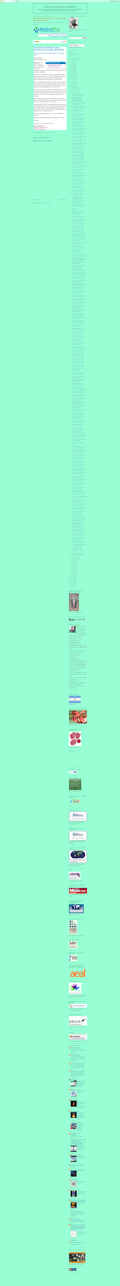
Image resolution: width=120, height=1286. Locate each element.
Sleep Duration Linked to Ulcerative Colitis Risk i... (78, 554)
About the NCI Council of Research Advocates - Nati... (78, 515)
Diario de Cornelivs (75, 1111)
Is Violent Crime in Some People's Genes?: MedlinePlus (79, 303)
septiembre (74, 557)
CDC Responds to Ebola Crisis (78, 494)
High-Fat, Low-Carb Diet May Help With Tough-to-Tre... (78, 148)
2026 (72, 60)
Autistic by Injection (75, 1190)
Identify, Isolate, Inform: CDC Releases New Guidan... (78, 458)
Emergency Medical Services (55, 65)
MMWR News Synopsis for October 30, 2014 (78, 213)
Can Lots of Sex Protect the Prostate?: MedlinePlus (78, 122)
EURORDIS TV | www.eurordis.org (79, 256)
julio (73, 562)
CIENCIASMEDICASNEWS (60, 6)
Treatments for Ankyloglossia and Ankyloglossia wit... (79, 484)
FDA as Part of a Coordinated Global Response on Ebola (78, 347)
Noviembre (73, 1166)
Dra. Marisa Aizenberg (76, 1122)
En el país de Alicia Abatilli (77, 1165)
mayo (73, 566)
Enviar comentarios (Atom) (45, 202)
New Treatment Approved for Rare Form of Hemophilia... (79, 545)
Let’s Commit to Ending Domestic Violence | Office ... (79, 166)
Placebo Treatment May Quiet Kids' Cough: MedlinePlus (78, 413)
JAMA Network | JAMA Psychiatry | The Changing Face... (79, 450)
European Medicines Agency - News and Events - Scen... (78, 354)
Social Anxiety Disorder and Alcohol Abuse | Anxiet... (78, 373)
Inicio (51, 199)
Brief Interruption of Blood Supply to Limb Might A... (78, 541)
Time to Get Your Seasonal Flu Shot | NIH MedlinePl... (78, 377)
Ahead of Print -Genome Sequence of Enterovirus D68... (79, 162)
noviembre (74, 90)
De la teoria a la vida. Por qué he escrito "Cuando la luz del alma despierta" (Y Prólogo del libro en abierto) (81, 1116)
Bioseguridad (74, 1079)
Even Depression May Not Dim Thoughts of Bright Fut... (78, 402)
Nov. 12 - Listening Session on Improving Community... (78, 476)
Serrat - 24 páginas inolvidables (80, 1182)
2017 (72, 79)
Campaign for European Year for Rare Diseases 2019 (79, 243)
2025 (72, 62)
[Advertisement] (45, 187)
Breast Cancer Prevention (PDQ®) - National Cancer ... (79, 497)
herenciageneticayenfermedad (77, 1063)
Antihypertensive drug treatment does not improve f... (79, 325)
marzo (73, 570)
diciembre (74, 88)
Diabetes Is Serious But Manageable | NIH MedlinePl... (79, 388)
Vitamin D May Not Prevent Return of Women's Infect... (78, 295)
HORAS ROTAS (74, 1100)
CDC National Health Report (78, 173)
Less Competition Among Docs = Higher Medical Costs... (79, 277)
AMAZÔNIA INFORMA (76, 1211)
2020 (72, 73)
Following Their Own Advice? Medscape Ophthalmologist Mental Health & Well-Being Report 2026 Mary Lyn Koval (77, 1074)
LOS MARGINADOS (75, 1055)
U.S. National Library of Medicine (57, 34)
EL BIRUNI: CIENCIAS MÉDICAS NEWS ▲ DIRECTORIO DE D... (77, 99)
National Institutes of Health (59, 36)
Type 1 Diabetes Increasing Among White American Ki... (79, 432)
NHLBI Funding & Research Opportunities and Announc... (79, 469)
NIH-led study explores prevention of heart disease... (79, 369)
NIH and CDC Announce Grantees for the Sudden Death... (79, 473)
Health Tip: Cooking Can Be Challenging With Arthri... (78, 314)
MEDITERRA (74, 1240)
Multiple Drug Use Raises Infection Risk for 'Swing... (78, 526)
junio (73, 564)
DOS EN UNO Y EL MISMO (77, 1136)
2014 (72, 86)
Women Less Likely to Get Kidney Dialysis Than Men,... (79, 292)
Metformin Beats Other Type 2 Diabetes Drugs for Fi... (78, 310)
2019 (72, 75)
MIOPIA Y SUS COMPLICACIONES (81, 1157)
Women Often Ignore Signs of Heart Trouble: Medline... (78, 118)
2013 (72, 577)
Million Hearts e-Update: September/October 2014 (78, 94)
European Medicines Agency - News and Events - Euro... (78, 358)
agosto (73, 560)
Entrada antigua (63, 199)
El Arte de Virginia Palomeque (78, 1170)
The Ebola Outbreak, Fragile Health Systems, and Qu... (78, 329)
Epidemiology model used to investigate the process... (78, 321)
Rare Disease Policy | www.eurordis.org (76, 250)
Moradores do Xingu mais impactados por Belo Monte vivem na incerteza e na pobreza (78, 1214)
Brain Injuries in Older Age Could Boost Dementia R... (79, 406)
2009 (72, 585)
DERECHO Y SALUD (76, 1090)
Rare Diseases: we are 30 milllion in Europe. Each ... (79, 239)
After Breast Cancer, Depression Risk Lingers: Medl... (78, 288)
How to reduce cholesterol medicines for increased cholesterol (81, 1233)
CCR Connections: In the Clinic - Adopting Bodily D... (79, 519)
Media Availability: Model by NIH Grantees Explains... (78, 230)
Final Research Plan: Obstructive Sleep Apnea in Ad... (79, 201)
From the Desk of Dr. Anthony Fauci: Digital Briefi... (78, 487)
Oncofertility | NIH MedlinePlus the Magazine (79, 380)
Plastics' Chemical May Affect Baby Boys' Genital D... (78, 114)
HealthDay (43, 123)
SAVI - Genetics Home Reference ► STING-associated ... (79, 103)
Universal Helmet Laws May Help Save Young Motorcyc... (79, 107)
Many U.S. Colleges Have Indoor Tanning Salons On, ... (79, 144)
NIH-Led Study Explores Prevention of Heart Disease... (79, 491)
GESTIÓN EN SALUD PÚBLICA (78, 1071)
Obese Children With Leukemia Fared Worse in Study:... (79, 421)
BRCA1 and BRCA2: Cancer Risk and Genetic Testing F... (79, 504)
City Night (79, 1171)
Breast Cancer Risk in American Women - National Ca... (79, 508)
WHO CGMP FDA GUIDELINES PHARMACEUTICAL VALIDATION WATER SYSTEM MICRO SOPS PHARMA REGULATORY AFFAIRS (78, 1142)
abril (73, 568)
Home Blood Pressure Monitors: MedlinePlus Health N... (79, 266)
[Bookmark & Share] (60, 41)
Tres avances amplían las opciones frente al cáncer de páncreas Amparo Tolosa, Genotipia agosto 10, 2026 (78, 1066)
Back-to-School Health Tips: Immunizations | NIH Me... (78, 384)
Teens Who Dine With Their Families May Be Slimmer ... (78, 530)
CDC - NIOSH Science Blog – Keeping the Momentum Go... (79, 462)
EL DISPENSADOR (75, 1047)
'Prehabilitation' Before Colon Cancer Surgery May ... (78, 417)
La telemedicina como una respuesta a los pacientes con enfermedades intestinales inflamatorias (81, 1127)
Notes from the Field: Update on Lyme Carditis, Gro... (79, 183)
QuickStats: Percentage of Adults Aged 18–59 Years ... (79, 176)
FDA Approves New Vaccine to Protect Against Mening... (78, 151)
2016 (72, 81)
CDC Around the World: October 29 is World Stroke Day (79, 220)
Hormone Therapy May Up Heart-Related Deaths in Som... (79, 129)
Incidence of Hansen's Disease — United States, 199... (79, 194)
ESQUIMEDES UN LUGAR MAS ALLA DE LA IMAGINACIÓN (78, 1200)
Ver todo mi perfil (74, 689)
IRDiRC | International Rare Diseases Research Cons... (78, 236)
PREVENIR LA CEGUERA (77, 1155)
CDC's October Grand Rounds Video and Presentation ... (78, 465)
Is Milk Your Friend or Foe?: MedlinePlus (78, 111)
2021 (72, 71)
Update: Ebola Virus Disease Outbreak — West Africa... (78, 187)
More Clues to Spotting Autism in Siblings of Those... (79, 281)
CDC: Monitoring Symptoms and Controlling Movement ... (79, 480)
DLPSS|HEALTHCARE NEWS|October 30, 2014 (78, 198)
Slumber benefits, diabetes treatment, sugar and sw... (78, 217)
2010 (72, 583)
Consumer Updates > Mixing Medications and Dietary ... (78, 366)
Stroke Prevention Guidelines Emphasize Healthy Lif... (78, 125)
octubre (74, 92)
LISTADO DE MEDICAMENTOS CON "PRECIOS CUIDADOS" (78, 1221)
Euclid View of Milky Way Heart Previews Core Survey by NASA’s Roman (77, 1050)
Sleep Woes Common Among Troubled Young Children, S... (79, 273)
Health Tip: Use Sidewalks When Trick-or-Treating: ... (79, 439)
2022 (72, 69)
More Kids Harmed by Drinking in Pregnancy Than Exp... (79, 436)
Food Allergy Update (76, 210)
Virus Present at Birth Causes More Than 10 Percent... (78, 425)
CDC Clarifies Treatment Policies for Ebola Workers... (79, 399)
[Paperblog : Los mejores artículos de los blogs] (73, 773)
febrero (73, 572)
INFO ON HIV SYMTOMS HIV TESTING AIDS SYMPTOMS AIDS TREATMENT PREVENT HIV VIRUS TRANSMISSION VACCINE (78, 1227)
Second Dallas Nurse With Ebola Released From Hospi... (79, 299)
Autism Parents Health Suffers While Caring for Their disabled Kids (81, 1193)
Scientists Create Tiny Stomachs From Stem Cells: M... (79, 133)
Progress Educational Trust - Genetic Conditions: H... (78, 247)
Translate (80, 47)
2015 (72, 84)
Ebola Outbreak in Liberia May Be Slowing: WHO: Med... (79, 136)
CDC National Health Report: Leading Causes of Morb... (78, 205)
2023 (72, 67)
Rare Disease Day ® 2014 (77, 254)
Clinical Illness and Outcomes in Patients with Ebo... (79, 343)
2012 (72, 579)
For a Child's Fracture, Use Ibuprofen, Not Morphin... (78, 336)
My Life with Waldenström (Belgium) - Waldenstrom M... (79, 258)
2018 (72, 77)
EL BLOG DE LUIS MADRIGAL (75, 1134)
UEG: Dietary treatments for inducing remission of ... (78, 332)
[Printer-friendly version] (63, 41)
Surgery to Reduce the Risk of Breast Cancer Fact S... (78, 501)
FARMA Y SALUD (75, 1219)
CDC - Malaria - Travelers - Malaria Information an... (78, 340)
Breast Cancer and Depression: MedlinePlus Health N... (78, 395)
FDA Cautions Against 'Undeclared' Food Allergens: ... (79, 269)
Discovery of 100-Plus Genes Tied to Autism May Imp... (79, 140)
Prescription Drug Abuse (54, 66)
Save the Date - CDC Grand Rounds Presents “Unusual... (78, 159)
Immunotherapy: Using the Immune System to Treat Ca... (79, 523)
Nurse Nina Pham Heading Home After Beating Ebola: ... (79, 538)
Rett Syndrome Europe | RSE (78, 233)
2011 (72, 581)
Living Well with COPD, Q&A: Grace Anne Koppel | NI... (78, 391)
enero (73, 574)
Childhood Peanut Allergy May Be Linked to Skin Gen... (79, 534)
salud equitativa (82, 626)
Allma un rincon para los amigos (78, 1242)
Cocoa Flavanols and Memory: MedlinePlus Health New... (78, 155)
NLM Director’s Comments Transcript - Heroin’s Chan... (78, 454)
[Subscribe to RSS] (65, 41)
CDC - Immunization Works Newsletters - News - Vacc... (78, 226)
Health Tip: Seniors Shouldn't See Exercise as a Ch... (79, 317)
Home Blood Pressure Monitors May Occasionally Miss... (78, 284)
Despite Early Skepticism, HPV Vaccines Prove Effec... (78, 512)
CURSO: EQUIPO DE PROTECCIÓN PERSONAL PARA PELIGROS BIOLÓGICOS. (81, 1083)
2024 (72, 65)
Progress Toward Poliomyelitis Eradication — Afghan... (78, 190)
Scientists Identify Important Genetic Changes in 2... (78, 351)
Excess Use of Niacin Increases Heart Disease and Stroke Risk (81, 1148)
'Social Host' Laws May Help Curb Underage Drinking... (79, 306)
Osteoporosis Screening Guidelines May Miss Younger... (77, 549)
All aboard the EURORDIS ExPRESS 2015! (77, 262)
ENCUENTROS (74, 1180)
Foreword (74, 208)
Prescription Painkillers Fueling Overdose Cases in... (79, 410)
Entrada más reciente (37, 199)
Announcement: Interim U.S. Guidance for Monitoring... (78, 179)
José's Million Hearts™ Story (78, 223)
